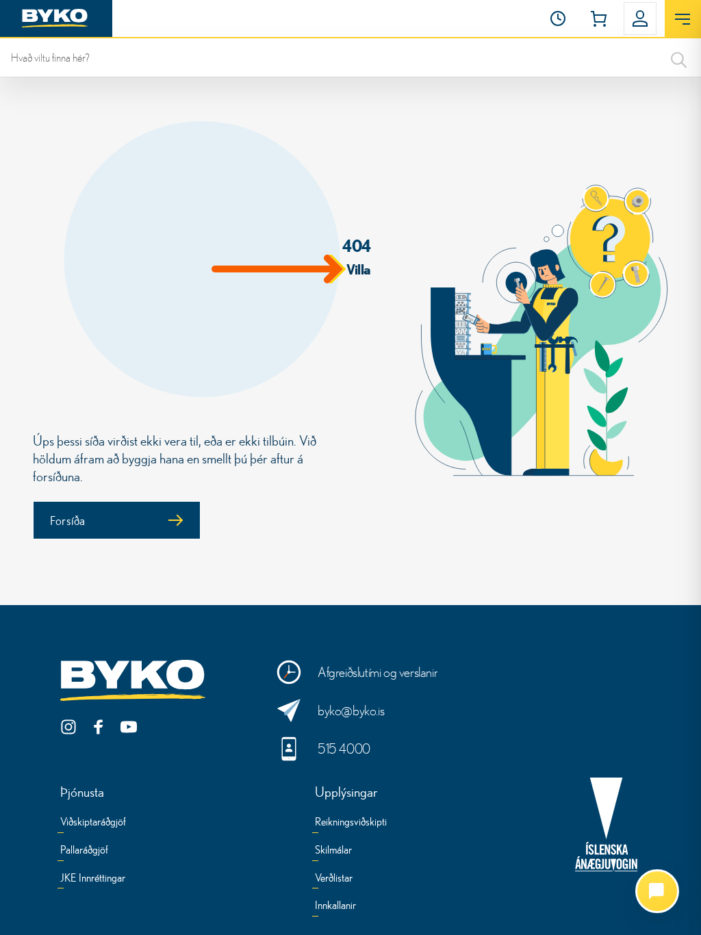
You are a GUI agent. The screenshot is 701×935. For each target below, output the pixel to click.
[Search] (679, 57)
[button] (557, 18)
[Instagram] (68, 727)
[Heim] (56, 18)
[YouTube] (128, 727)
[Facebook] (98, 727)
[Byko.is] (135, 681)
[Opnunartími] (557, 18)
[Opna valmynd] (683, 19)
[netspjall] (657, 891)
